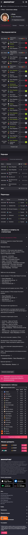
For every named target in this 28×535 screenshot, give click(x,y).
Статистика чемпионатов (16, 159)
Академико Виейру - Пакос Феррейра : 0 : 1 (13, 358)
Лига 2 (11, 67)
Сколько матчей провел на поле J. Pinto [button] (12, 288)
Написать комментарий (7, 372)
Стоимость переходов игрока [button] (9, 316)
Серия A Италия (4, 493)
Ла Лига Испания (5, 497)
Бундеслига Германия (6, 498)
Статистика (4, 159)
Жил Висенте (5, 266)
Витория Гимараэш (7, 262)
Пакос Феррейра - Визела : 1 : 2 (10, 364)
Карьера (15, 25)
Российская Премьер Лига (7, 502)
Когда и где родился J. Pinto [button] (8, 237)
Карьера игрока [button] (5, 246)
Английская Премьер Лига (7, 495)
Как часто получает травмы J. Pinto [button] (11, 337)
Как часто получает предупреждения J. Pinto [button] (12, 347)
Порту (3, 258)
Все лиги (3, 503)
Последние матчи (5, 25)
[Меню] (1, 2)
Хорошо (4, 532)
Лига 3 (11, 39)
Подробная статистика (14, 437)
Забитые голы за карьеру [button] (8, 272)
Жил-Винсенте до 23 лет (8, 280)
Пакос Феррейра (6, 267)
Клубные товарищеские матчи (13, 53)
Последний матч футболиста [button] (9, 305)
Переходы (21, 25)
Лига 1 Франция (4, 500)
